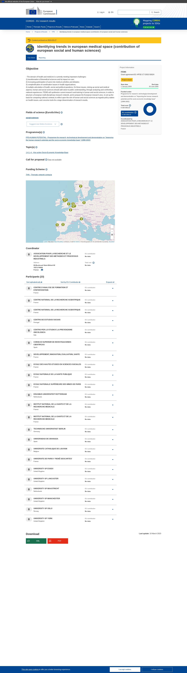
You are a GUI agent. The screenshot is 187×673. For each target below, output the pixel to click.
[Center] (112, 234)
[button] (111, 12)
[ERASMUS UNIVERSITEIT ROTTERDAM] (73, 204)
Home (29, 27)
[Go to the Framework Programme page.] (30, 48)
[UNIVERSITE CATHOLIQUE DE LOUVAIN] (73, 206)
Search (97, 27)
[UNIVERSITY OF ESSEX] (68, 204)
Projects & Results (55, 27)
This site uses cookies (30, 669)
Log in (102, 12)
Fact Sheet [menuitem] (31, 58)
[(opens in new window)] (43, 10)
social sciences (32, 118)
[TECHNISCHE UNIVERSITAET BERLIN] (84, 202)
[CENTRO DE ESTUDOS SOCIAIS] (57, 224)
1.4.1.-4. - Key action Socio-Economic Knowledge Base (47, 152)
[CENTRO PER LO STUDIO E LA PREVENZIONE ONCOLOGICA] (81, 219)
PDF (59, 541)
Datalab (89, 27)
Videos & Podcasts (71, 27)
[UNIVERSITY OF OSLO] (80, 186)
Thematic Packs (39, 27)
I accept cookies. (125, 669)
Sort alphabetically (33, 282)
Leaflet (45, 242)
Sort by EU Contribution (70, 282)
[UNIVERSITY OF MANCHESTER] (65, 200)
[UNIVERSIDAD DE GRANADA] (63, 224)
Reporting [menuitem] (42, 58)
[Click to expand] (113, 288)
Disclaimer (111, 242)
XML (38, 541)
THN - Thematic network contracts (39, 175)
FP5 (53, 32)
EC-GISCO (77, 242)
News (82, 27)
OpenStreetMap (59, 242)
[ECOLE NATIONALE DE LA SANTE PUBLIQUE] (70, 210)
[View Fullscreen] (112, 226)
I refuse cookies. (157, 669)
